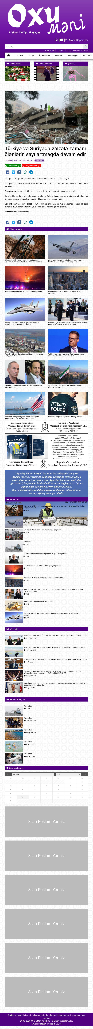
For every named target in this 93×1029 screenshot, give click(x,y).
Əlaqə (86, 50)
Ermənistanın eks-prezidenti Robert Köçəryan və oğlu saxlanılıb (23, 386)
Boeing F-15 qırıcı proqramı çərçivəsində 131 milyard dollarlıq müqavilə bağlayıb (22, 323)
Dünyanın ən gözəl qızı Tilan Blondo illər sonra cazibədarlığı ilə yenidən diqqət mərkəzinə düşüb (53, 590)
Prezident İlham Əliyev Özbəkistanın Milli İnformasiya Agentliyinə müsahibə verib (55, 635)
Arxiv (69, 50)
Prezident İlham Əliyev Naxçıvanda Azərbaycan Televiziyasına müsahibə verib (54, 647)
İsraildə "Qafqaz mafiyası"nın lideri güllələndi (65, 417)
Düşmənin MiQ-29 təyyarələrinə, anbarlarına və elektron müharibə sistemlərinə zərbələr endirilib (23, 261)
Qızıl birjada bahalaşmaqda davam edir (38, 601)
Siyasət (20, 55)
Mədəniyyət (72, 55)
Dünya (31, 55)
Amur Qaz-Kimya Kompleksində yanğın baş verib (42, 530)
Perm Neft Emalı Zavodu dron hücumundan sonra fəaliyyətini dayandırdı (24, 355)
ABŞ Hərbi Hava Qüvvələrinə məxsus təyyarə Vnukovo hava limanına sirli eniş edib (66, 261)
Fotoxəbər (27, 542)
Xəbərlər (58, 55)
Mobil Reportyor (78, 40)
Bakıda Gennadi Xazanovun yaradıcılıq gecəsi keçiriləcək (45, 554)
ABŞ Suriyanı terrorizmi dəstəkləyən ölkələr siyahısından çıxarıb (65, 386)
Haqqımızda (77, 50)
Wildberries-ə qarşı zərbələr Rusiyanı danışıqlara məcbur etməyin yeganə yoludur (66, 355)
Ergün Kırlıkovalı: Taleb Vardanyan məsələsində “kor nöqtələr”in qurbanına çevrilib (55, 659)
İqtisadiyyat (44, 55)
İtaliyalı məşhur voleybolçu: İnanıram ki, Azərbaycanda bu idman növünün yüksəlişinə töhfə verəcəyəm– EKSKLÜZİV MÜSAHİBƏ (52, 672)
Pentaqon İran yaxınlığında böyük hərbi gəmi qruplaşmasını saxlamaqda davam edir (22, 417)
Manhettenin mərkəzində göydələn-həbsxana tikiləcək (65, 292)
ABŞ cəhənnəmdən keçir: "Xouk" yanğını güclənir (24, 291)
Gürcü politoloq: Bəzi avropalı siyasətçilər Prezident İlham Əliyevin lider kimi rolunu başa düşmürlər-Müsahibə (56, 684)
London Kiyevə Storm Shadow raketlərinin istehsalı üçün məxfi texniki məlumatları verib (68, 323)
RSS (48, 1021)
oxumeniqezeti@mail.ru (62, 1021)
